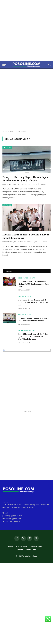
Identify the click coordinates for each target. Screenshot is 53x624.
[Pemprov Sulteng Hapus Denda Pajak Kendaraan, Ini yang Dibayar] (26, 159)
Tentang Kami (35, 546)
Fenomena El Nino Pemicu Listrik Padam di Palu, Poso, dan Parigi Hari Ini (33, 302)
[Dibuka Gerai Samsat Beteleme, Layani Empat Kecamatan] (26, 217)
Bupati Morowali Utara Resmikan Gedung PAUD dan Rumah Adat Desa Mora (33, 284)
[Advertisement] (26, 30)
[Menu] (4, 64)
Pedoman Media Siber (26, 550)
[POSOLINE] (26, 65)
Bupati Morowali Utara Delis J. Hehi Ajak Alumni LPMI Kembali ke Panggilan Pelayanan (33, 336)
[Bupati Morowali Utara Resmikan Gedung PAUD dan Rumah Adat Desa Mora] (9, 281)
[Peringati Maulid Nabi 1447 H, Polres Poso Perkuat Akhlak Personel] (9, 318)
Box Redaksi (21, 546)
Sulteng (7, 147)
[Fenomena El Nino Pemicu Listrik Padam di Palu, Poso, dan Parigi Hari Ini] (9, 299)
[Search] (49, 64)
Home (10, 546)
